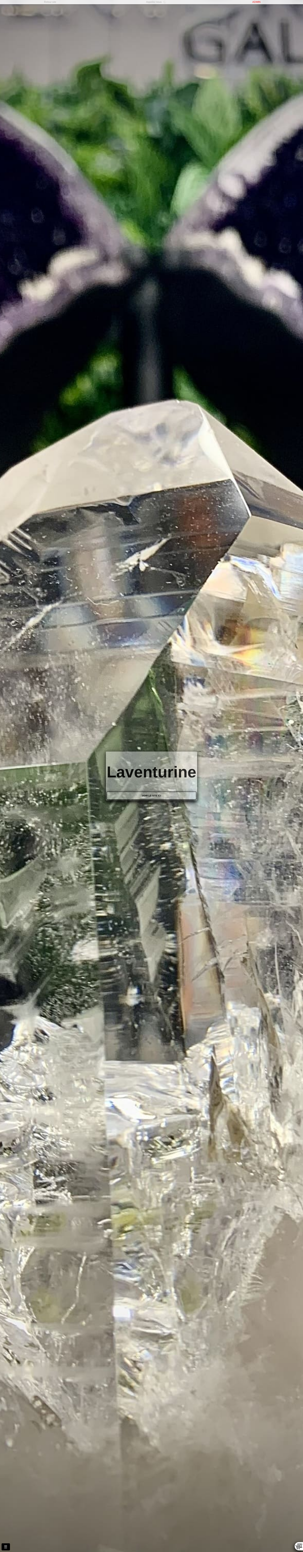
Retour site (50, 2)
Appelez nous (154, 2)
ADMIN (256, 2)
